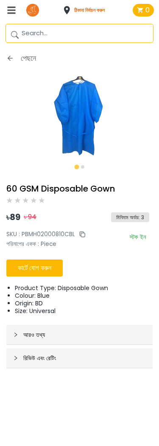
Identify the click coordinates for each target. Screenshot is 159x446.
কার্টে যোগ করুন (34, 268)
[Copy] (80, 234)
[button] (87, 10)
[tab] (76, 166)
